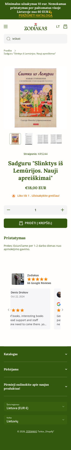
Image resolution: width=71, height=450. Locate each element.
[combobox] (35, 38)
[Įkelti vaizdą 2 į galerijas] (29, 139)
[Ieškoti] (7, 38)
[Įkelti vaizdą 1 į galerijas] (15, 139)
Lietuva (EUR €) (17, 408)
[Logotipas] (35, 26)
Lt (58, 26)
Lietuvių (12, 421)
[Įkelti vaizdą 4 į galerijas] (56, 139)
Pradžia (8, 50)
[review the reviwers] (55, 305)
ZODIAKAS (31, 431)
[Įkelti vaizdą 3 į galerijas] (42, 139)
